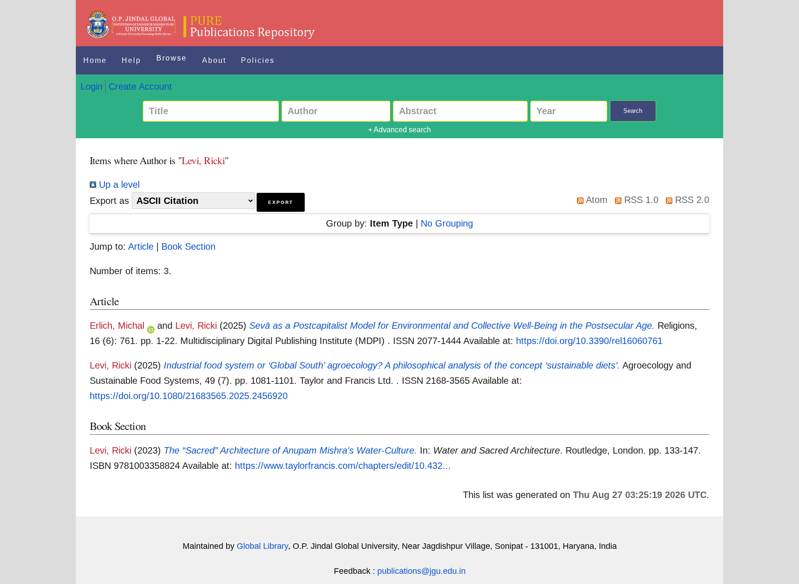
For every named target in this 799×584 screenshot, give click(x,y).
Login (91, 86)
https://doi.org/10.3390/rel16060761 (589, 341)
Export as (109, 201)
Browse (171, 58)
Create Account (140, 86)
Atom (596, 200)
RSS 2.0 (690, 200)
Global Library (262, 546)
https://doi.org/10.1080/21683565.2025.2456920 (189, 396)
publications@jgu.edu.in (421, 571)
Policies (258, 60)
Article (141, 246)
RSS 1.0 (639, 200)
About (214, 60)
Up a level (118, 184)
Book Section (188, 246)
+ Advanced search (399, 130)
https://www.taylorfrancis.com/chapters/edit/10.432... (343, 466)
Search (632, 110)
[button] (281, 202)
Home (95, 60)
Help (131, 60)
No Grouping (447, 223)
